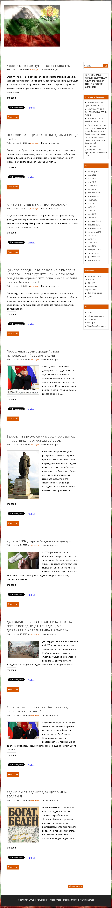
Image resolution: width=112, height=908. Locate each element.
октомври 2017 (94, 196)
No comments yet (49, 69)
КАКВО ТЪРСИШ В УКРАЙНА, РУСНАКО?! (37, 205)
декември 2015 (94, 257)
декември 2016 (94, 221)
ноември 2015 (94, 260)
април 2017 (92, 210)
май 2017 (92, 207)
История (91, 283)
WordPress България (97, 326)
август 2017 (92, 200)
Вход (90, 312)
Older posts (75, 886)
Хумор (90, 296)
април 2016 (92, 242)
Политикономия (95, 293)
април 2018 (92, 185)
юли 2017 (92, 203)
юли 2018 (92, 178)
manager (34, 69)
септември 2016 (94, 232)
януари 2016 (93, 253)
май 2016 (92, 239)
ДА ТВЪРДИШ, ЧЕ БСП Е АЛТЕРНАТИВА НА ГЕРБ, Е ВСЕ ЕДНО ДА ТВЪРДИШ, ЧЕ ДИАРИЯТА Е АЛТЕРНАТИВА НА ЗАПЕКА (39, 626)
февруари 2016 (94, 250)
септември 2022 (94, 171)
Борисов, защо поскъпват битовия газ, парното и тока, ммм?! (37, 709)
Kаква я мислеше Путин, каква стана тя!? (38, 66)
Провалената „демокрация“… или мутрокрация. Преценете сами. (33, 353)
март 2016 (92, 246)
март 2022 (92, 175)
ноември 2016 (94, 225)
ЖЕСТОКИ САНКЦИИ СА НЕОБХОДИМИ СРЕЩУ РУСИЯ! (96, 112)
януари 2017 (93, 217)
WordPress (55, 899)
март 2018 (92, 189)
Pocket (31, 107)
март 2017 (92, 214)
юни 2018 (92, 182)
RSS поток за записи (96, 316)
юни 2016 (92, 235)
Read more (13, 117)
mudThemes (88, 899)
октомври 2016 (94, 228)
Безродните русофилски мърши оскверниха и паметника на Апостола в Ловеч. (41, 438)
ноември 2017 (94, 192)
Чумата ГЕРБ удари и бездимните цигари (39, 541)
